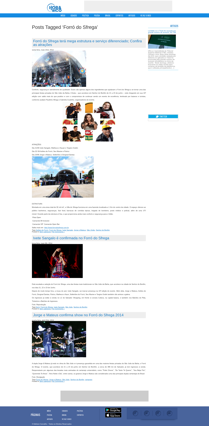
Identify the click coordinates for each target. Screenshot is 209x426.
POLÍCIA (97, 15)
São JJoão (91, 230)
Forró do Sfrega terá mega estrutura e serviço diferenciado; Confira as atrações (87, 43)
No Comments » (58, 232)
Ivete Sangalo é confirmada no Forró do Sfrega (71, 238)
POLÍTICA (85, 15)
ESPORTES (119, 15)
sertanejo (88, 380)
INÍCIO (63, 15)
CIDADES (74, 15)
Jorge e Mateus (80, 230)
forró (38, 307)
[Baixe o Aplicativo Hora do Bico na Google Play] (113, 410)
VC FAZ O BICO (145, 15)
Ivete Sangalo (67, 230)
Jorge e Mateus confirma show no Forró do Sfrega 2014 (78, 315)
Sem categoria (45, 232)
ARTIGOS (131, 15)
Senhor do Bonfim (103, 230)
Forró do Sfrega (55, 230)
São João (69, 307)
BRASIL (107, 15)
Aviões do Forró (42, 230)
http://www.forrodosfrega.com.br (56, 228)
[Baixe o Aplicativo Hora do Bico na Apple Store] (113, 415)
